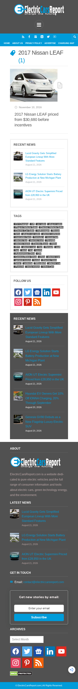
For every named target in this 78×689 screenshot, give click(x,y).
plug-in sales (55, 224)
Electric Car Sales (24, 230)
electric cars (29, 247)
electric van (54, 257)
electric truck (37, 240)
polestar (28, 263)
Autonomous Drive (25, 253)
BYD (17, 247)
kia (31, 250)
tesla (24, 250)
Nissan (56, 230)
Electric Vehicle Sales (51, 227)
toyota (39, 250)
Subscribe (39, 617)
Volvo (54, 244)
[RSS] (23, 37)
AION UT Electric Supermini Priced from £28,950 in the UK (43, 193)
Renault (49, 247)
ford (41, 247)
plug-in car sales (31, 234)
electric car (54, 263)
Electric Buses (40, 244)
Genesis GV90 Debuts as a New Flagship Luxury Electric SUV (44, 422)
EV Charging (22, 224)
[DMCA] (21, 674)
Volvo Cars (48, 266)
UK (33, 224)
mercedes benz (23, 237)
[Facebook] (29, 37)
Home (7, 43)
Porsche (19, 266)
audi (58, 247)
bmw (17, 234)
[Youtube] (55, 37)
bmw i (18, 263)
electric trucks (22, 244)
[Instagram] (35, 37)
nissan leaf (52, 237)
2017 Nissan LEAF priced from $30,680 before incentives (36, 119)
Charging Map (66, 43)
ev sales (41, 224)
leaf (17, 250)
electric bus (21, 240)
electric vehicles (51, 234)
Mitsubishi (40, 263)
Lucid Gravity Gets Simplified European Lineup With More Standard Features (40, 157)
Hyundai (51, 240)
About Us (17, 43)
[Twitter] (48, 37)
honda (37, 260)
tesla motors (33, 266)
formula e (39, 237)
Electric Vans (50, 260)
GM (39, 253)
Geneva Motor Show (26, 257)
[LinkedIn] (42, 37)
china (42, 257)
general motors (23, 260)
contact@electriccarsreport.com (43, 582)
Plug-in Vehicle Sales (26, 227)
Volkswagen (43, 230)
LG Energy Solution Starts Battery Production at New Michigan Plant (43, 176)
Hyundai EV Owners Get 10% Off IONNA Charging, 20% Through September (44, 398)
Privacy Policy (33, 43)
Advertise (50, 43)
